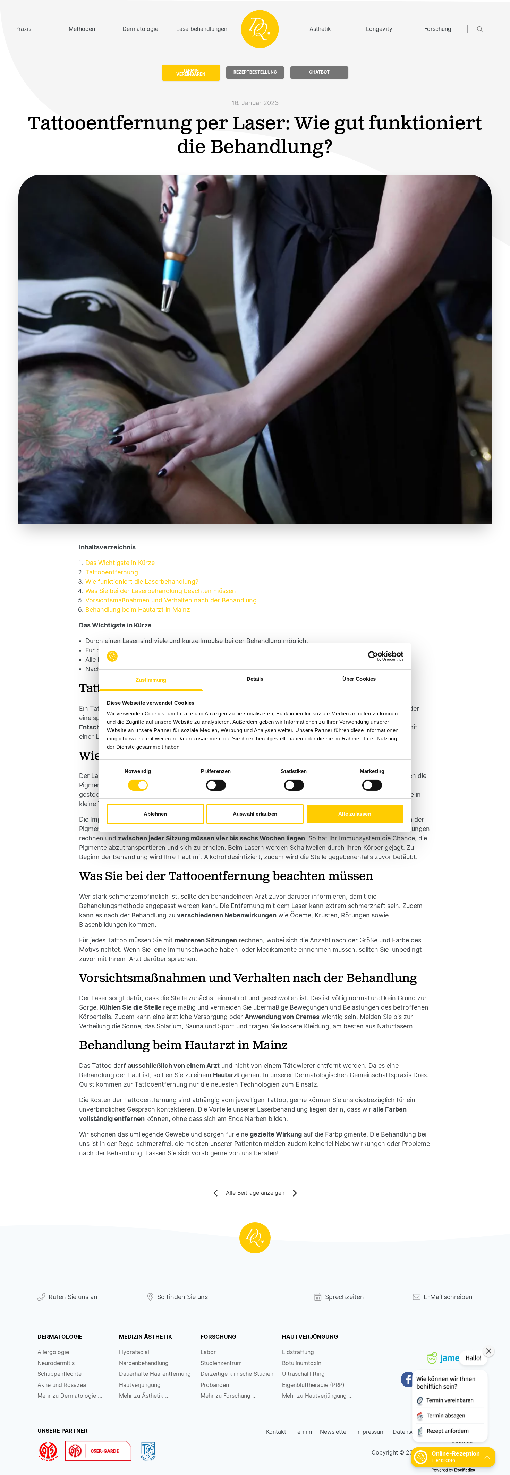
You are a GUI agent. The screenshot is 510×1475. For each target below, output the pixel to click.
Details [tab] (255, 679)
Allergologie (53, 1352)
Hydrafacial (134, 1352)
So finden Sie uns (182, 1297)
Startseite (260, 29)
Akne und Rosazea (61, 1385)
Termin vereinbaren (190, 72)
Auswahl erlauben (255, 814)
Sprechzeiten (344, 1297)
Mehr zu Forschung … (229, 1395)
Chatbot (319, 72)
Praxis (23, 29)
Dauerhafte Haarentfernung (155, 1374)
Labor (208, 1352)
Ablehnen (155, 814)
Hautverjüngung (140, 1385)
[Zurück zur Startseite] (255, 1237)
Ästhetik (320, 29)
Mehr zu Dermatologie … (69, 1395)
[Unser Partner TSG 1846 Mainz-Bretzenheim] (151, 1452)
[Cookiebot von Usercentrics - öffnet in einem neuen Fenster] (373, 656)
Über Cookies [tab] (359, 679)
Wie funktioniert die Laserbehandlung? (141, 581)
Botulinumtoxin (301, 1363)
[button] (449, 1397)
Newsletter (334, 1432)
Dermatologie (140, 29)
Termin (303, 1432)
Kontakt (276, 1432)
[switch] (216, 785)
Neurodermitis (56, 1363)
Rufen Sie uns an (73, 1297)
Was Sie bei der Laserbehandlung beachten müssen (160, 590)
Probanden (215, 1385)
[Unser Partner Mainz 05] (51, 1452)
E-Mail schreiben (448, 1297)
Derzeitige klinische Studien (237, 1374)
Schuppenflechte (59, 1374)
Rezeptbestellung (255, 72)
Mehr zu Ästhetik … (144, 1395)
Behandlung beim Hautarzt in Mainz (137, 609)
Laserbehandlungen (199, 29)
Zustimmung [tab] (151, 680)
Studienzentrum (221, 1363)
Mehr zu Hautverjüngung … (317, 1395)
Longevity (379, 29)
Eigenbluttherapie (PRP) (313, 1385)
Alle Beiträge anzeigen (255, 1193)
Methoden (82, 29)
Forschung (437, 29)
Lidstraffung (298, 1352)
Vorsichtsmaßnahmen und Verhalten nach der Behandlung (171, 600)
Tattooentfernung (111, 572)
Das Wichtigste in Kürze (120, 562)
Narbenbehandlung (144, 1363)
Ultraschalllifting (303, 1374)
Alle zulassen (354, 814)
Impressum (370, 1432)
